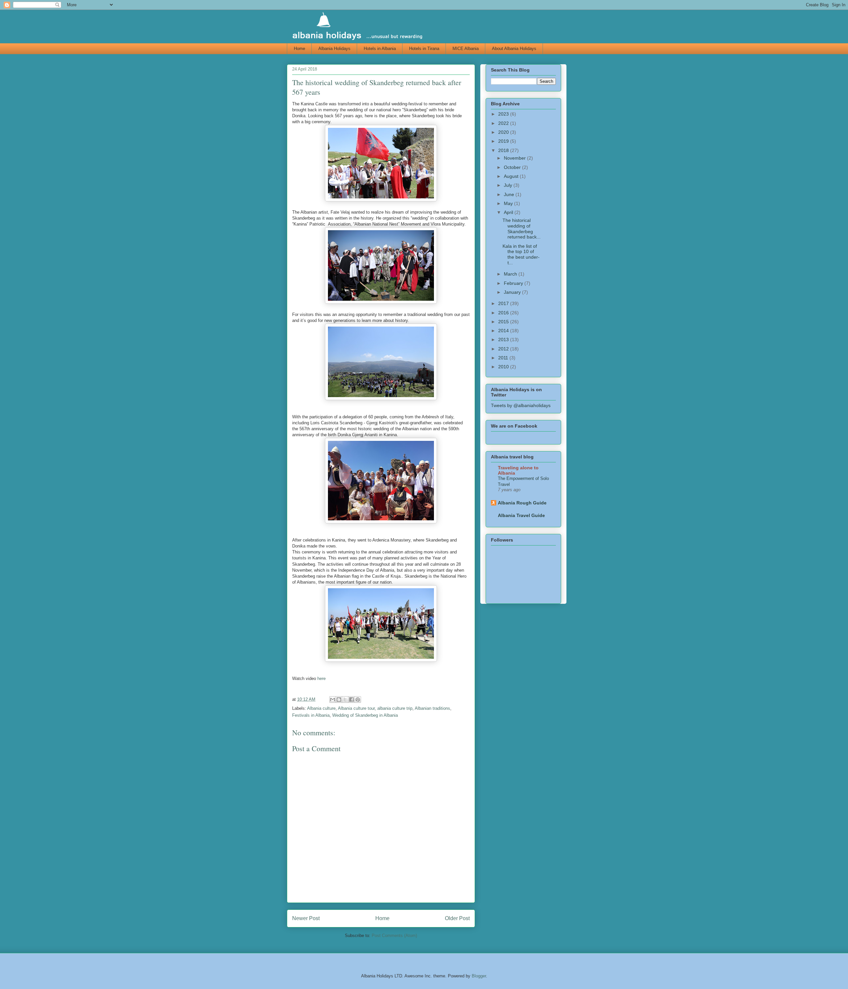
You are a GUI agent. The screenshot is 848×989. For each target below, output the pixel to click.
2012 (504, 348)
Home (299, 48)
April (509, 212)
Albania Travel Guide (521, 515)
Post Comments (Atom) (394, 935)
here (321, 678)
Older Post (457, 918)
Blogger (479, 975)
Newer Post (306, 918)
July (508, 185)
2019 (504, 141)
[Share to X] (345, 699)
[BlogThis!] (339, 699)
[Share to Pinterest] (357, 699)
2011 (503, 357)
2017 (504, 303)
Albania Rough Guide (522, 502)
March (511, 274)
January (513, 292)
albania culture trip (394, 708)
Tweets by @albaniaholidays (521, 405)
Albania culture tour (356, 708)
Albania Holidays (334, 48)
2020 (504, 132)
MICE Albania (465, 48)
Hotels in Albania (380, 48)
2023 (504, 114)
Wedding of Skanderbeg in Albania (365, 715)
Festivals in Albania (311, 715)
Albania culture (321, 708)
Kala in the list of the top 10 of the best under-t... (521, 254)
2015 (504, 321)
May (509, 203)
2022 (504, 123)
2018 (504, 150)
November (515, 158)
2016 (504, 312)
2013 (504, 339)
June (509, 194)
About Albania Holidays (514, 48)
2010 (504, 366)
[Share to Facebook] (351, 699)
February (514, 283)
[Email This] (332, 699)
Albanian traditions (432, 708)
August (512, 176)
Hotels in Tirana (424, 48)
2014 (504, 330)
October (513, 167)
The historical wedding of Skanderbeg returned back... (522, 228)
